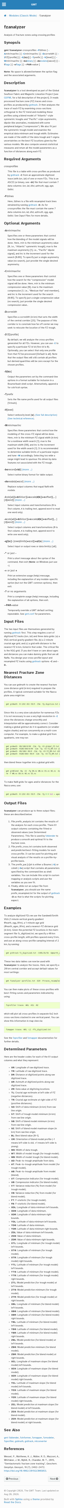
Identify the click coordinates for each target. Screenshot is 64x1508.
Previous (13, 1479)
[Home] (5, 15)
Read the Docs (12, 1502)
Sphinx (19, 1499)
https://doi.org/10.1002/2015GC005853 (25, 1471)
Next (53, 1479)
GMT (34, 4)
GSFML (8, 97)
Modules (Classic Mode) (23, 15)
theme (36, 1499)
